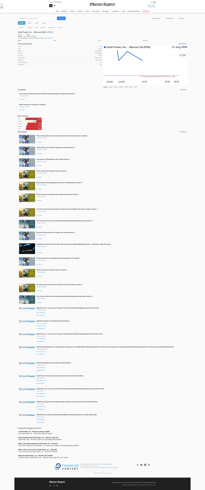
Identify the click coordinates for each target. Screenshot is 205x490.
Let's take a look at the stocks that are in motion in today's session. (60, 284)
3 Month (121, 86)
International (51, 27)
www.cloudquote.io (107, 464)
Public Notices (57, 2)
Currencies (43, 27)
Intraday (105, 86)
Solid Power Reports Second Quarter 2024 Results (53, 363)
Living (87, 11)
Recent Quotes (156, 18)
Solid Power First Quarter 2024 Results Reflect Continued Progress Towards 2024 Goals (66, 415)
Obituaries (105, 11)
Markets (22, 23)
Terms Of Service (113, 467)
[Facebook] (141, 466)
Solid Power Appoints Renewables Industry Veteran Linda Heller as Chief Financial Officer (66, 402)
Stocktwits (40, 252)
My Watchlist (169, 18)
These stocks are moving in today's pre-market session (56, 147)
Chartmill (22, 99)
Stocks (29, 23)
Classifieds (115, 11)
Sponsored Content (133, 11)
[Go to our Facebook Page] (50, 486)
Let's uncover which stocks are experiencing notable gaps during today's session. (47, 93)
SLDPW (49, 32)
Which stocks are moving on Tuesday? (33, 104)
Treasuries (60, 27)
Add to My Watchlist (48, 38)
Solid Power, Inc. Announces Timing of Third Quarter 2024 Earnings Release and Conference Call (69, 334)
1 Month (116, 86)
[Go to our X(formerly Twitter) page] (54, 486)
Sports (72, 11)
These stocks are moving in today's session (52, 171)
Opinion (79, 11)
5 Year (135, 86)
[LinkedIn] (145, 466)
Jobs (123, 11)
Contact (139, 485)
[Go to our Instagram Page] (57, 486)
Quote (54, 40)
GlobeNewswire (41, 315)
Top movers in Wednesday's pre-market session (53, 159)
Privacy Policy (103, 467)
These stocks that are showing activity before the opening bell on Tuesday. (62, 136)
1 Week (110, 86)
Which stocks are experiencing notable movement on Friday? (58, 194)
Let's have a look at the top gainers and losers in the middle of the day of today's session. (67, 209)
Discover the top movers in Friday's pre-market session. (56, 232)
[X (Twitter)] (137, 466)
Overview (29, 27)
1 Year (126, 86)
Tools (43, 23)
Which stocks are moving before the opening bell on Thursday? (58, 258)
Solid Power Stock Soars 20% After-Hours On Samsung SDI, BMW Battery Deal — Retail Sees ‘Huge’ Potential (74, 244)
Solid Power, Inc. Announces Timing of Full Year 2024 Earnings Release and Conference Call (67, 308)
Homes (51, 2)
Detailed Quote (182, 43)
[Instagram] (149, 466)
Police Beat (95, 11)
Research (145, 40)
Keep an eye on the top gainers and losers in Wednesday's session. (59, 182)
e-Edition (146, 11)
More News (183, 89)
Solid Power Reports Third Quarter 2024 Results (52, 321)
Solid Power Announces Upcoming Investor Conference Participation (60, 376)
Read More (183, 131)
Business (64, 11)
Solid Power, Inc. (42, 312)
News (57, 11)
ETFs (37, 23)
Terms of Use (145, 485)
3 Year (130, 86)
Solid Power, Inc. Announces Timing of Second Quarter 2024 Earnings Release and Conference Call (70, 389)
